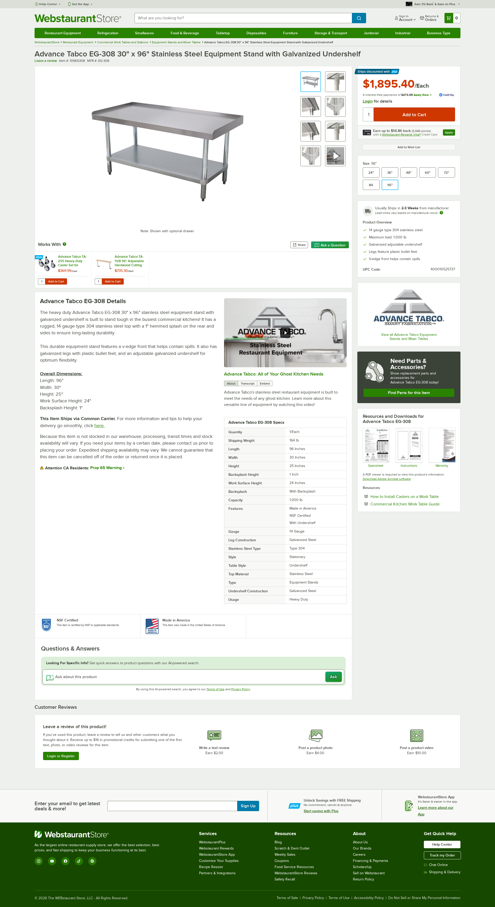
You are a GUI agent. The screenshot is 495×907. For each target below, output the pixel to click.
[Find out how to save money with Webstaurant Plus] (39, 257)
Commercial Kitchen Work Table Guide (412, 504)
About (231, 383)
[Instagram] (39, 861)
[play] (285, 333)
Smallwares (144, 33)
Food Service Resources (294, 867)
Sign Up (248, 806)
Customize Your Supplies (219, 861)
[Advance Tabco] (409, 308)
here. (99, 425)
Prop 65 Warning (106, 467)
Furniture (290, 33)
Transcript (247, 383)
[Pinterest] (92, 861)
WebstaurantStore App (217, 854)
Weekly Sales (285, 854)
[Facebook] (65, 861)
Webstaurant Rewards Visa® (401, 134)
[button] (310, 81)
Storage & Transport (331, 33)
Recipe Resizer (211, 867)
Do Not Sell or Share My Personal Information (424, 898)
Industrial (402, 33)
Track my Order (442, 855)
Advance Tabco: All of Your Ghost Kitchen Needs (273, 374)
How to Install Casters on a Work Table (412, 496)
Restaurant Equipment (63, 33)
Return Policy (363, 879)
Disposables (256, 33)
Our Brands (362, 848)
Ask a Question (333, 245)
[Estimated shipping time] (441, 212)
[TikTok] (79, 861)
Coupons (282, 861)
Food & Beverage (185, 33)
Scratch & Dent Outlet (292, 848)
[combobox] (243, 18)
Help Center (48, 4)
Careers (359, 854)
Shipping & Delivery (444, 872)
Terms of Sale (287, 898)
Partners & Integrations (217, 873)
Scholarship (362, 867)
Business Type (438, 33)
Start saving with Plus (321, 811)
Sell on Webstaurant (369, 873)
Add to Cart (56, 281)
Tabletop (223, 33)
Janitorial (371, 33)
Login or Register (61, 756)
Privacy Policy (240, 689)
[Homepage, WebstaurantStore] (78, 18)
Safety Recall (285, 879)
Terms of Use (216, 689)
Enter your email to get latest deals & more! (67, 806)
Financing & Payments (370, 861)
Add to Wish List (409, 147)
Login (368, 101)
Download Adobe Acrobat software (387, 479)
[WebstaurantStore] (99, 834)
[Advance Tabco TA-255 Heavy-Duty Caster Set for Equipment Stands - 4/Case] (63, 270)
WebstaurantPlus (212, 842)
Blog (278, 842)
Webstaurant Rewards (216, 848)
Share (302, 245)
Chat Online (438, 865)
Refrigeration (107, 33)
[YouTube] (52, 861)
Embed (265, 383)
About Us (360, 842)
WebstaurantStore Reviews (296, 873)
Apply (450, 133)
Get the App (80, 4)
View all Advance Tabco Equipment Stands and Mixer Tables (409, 337)
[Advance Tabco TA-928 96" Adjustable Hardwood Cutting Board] (120, 270)
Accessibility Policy (369, 898)
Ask (333, 677)
